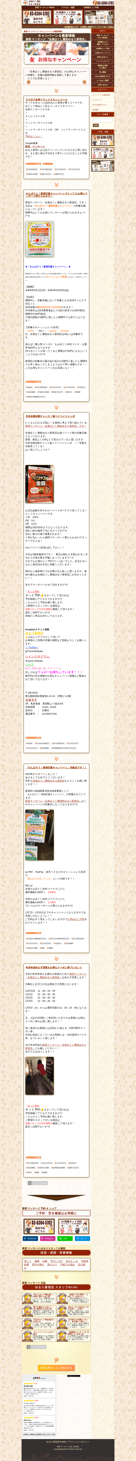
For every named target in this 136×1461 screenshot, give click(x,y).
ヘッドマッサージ (75, 169)
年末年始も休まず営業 (59, 1167)
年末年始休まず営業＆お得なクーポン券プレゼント (54, 967)
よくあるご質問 (103, 80)
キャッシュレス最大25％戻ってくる (60, 938)
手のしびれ (56, 1261)
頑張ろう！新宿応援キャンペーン (36, 396)
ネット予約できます (47, 169)
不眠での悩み (67, 1264)
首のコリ (52, 1264)
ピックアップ (48, 163)
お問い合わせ (103, 85)
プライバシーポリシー (79, 1442)
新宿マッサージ (59, 174)
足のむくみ (72, 1261)
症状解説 (95, 110)
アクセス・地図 (68, 7)
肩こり (28, 1261)
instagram (49, 1238)
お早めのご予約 (76, 919)
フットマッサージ (61, 169)
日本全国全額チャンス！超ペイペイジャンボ (50, 416)
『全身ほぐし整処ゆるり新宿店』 (56, 39)
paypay (30, 387)
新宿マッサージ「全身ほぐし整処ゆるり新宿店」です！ (56, 426)
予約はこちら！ (33, 136)
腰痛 (43, 948)
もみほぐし (82, 387)
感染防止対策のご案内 (103, 67)
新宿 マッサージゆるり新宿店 (103, 36)
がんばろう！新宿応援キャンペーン (37, 938)
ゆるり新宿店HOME (56, 1442)
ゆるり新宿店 (31, 392)
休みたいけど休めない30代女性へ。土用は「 (78, 1308)
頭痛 (44, 1261)
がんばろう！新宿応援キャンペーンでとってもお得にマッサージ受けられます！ (57, 194)
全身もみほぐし (103, 57)
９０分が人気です (32, 169)
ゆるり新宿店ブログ (102, 76)
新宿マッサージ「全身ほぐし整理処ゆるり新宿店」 (53, 801)
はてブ (84, 1238)
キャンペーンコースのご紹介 (43, 1333)
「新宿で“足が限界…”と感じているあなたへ (78, 1295)
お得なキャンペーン (102, 53)
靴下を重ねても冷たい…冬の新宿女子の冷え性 (43, 1308)
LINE (65, 1238)
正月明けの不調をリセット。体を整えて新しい (78, 1320)
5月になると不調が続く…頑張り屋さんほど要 (44, 1295)
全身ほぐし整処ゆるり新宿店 (48, 780)
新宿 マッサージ (35, 146)
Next (44, 1183)
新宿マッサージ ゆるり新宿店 (68, 1447)
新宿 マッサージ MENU (45, 7)
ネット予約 (33, 591)
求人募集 (102, 72)
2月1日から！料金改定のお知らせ (43, 1320)
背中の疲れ (38, 1264)
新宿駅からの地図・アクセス (103, 43)
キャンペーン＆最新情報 (34, 163)
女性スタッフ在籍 (32, 174)
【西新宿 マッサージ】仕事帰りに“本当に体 (78, 1333)
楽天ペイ (69, 392)
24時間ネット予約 (91, 7)
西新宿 (78, 392)
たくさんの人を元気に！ (43, 743)
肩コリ (29, 1172)
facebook (31, 1238)
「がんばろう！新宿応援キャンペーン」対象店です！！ (56, 767)
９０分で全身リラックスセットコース (47, 99)
